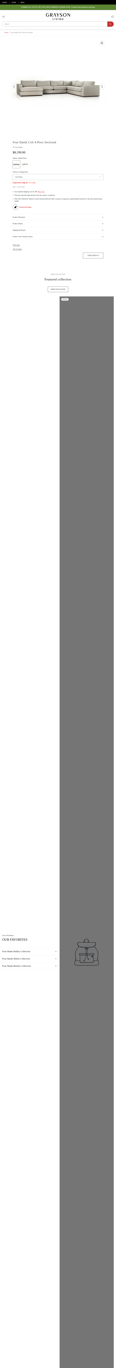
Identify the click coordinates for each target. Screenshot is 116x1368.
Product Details (18, 224)
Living (14, 2)
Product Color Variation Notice (23, 236)
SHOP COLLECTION (58, 289)
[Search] (110, 24)
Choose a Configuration (20, 172)
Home (6, 32)
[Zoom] (101, 43)
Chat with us (93, 255)
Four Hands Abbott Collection (16, 958)
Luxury (4, 2)
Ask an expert (17, 249)
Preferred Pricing (25, 207)
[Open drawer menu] (3, 16)
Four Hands (18, 147)
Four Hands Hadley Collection (16, 951)
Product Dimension (19, 217)
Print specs (16, 245)
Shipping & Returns (19, 230)
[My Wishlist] (107, 16)
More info (41, 192)
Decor (22, 2)
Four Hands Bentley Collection (16, 966)
